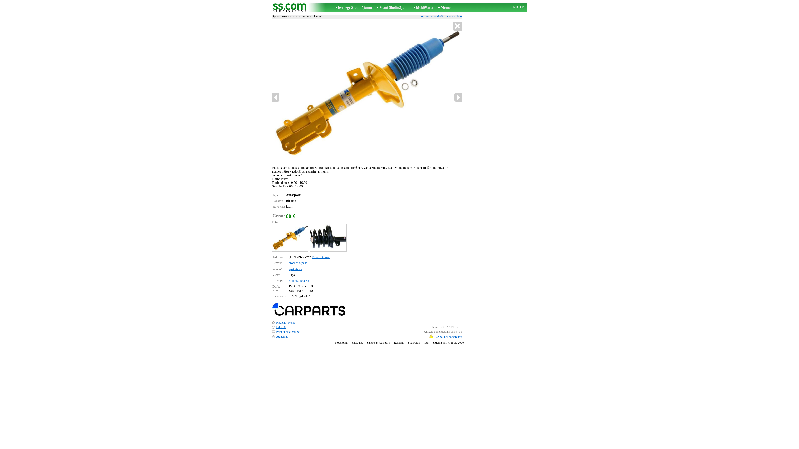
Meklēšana (424, 7)
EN (522, 7)
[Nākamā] (458, 97)
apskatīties (295, 269)
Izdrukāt (281, 327)
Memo (445, 7)
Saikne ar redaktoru (378, 342)
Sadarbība (414, 342)
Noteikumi (341, 342)
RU (515, 7)
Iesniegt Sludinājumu (355, 7)
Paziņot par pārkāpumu (448, 336)
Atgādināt (282, 336)
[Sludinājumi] (290, 8)
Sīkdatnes (357, 342)
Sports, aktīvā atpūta (284, 16)
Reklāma (399, 342)
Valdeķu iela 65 (299, 280)
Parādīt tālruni (321, 257)
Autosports (305, 16)
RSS (426, 342)
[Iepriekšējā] (276, 97)
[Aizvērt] (457, 26)
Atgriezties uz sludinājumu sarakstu (441, 16)
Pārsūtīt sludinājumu (288, 331)
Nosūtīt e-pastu (298, 263)
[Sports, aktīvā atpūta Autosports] (290, 238)
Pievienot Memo (285, 322)
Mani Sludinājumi (394, 7)
